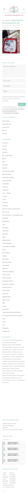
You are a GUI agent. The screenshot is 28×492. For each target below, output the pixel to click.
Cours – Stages (6, 193)
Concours (5, 187)
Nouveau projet (6, 262)
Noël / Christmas (13, 366)
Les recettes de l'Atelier (8, 246)
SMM (3, 303)
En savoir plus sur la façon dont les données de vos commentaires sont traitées (13, 111)
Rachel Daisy (5, 121)
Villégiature (5, 328)
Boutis (4, 158)
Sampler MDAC (6, 296)
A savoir (4, 146)
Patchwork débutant (8, 271)
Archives (5, 427)
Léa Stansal (21, 361)
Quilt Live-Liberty (7, 287)
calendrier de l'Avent (18, 347)
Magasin (4, 363)
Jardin (12, 356)
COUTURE (20, 349)
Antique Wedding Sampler (9, 342)
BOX (3, 161)
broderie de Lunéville (8, 171)
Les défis (4, 361)
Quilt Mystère (5, 290)
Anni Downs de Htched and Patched (12, 340)
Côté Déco (5, 190)
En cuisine (5, 354)
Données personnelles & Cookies (12, 429)
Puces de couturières (8, 284)
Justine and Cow (19, 356)
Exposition (5, 227)
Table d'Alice (14, 377)
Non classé (5, 259)
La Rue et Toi (5, 127)
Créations (5, 202)
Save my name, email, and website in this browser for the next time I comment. (13, 99)
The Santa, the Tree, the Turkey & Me (12, 315)
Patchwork (5, 268)
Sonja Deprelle (6, 377)
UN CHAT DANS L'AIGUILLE (9, 380)
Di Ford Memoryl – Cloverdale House (12, 215)
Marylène (17, 25)
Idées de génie (6, 240)
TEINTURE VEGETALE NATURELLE (11, 312)
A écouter (5, 143)
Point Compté (6, 274)
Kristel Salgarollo (7, 243)
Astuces (4, 149)
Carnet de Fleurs (6, 180)
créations (4, 352)
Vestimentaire (21, 380)
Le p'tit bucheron (16, 359)
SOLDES (4, 133)
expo (3, 224)
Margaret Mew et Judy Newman (15, 363)
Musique (4, 256)
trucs (3, 325)
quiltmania (5, 293)
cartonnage (5, 183)
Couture (4, 196)
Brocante (4, 347)
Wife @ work (5, 331)
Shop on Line (6, 300)
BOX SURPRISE (17, 344)
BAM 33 (4, 130)
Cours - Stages (13, 349)
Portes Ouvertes (6, 278)
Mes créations (6, 252)
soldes (4, 306)
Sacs (18, 375)
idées (3, 237)
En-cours (20, 352)
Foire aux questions (8, 425)
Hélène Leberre (6, 356)
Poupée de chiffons (7, 281)
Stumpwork (5, 309)
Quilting (4, 373)
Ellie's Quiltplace (12, 352)
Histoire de (20, 354)
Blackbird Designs (7, 344)
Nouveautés (5, 265)
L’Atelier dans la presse (9, 423)
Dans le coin (5, 212)
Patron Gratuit (6, 368)
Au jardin (4, 152)
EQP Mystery (5, 221)
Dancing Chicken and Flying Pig (11, 209)
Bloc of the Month (7, 155)
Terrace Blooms (6, 124)
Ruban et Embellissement (9, 375)
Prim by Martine (6, 370)
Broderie (4, 168)
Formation (5, 234)
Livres (3, 249)
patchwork (22, 366)
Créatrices (5, 205)
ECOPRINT (5, 218)
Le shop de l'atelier (13, 361)
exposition (14, 354)
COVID (4, 199)
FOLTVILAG (5, 231)
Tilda (3, 318)
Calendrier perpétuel (8, 177)
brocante (4, 165)
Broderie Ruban (6, 174)
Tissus (4, 322)
